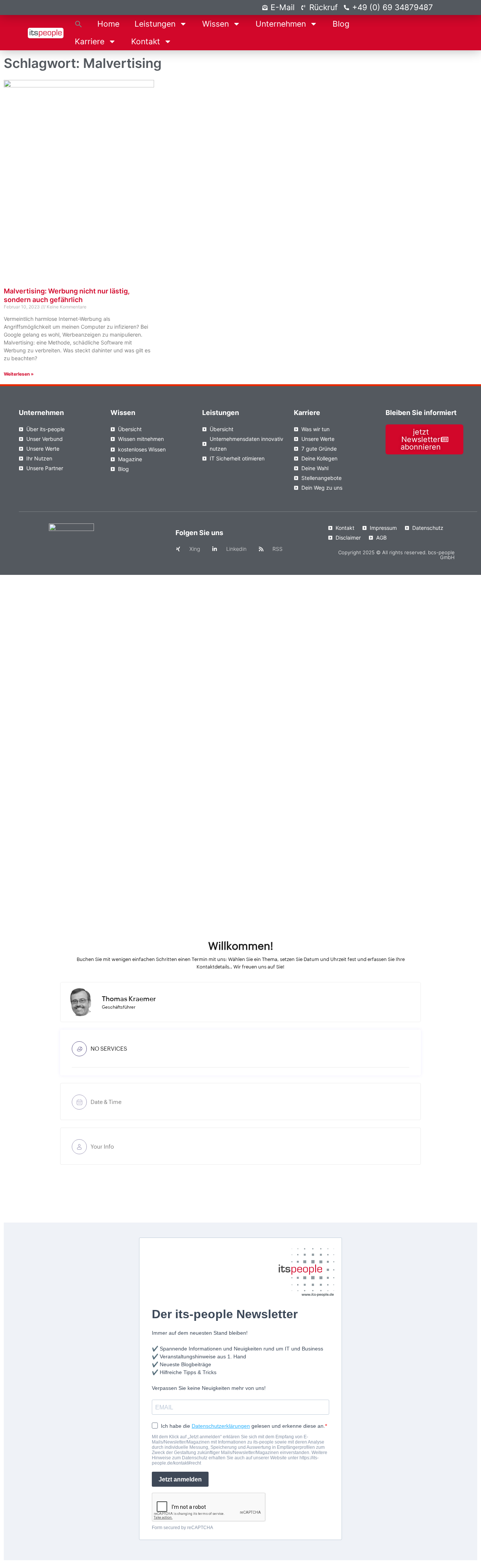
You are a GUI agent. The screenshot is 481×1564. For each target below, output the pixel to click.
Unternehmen (281, 24)
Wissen (215, 24)
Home (108, 24)
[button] (78, 24)
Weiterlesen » (19, 374)
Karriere (89, 41)
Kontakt (145, 41)
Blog (341, 24)
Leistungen (155, 24)
